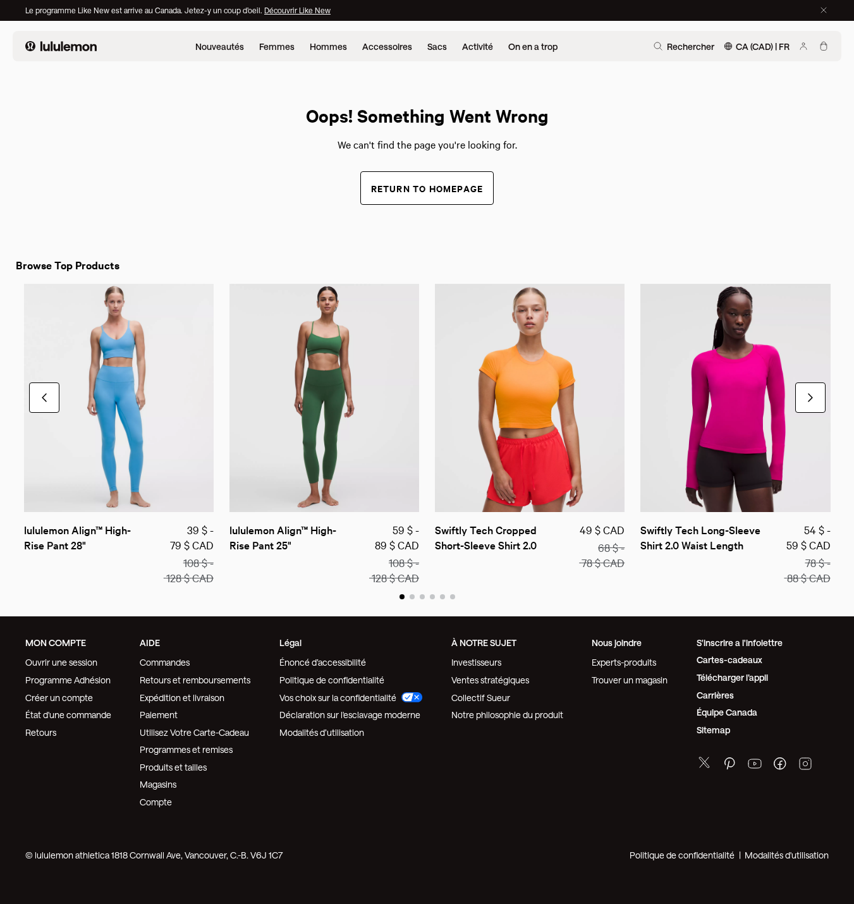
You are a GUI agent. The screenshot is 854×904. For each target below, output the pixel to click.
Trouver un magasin (630, 680)
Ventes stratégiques (490, 680)
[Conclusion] (824, 10)
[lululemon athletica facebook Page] (780, 765)
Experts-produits (624, 662)
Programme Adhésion (68, 680)
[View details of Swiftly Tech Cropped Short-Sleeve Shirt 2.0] (530, 397)
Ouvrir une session (61, 662)
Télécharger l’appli (732, 677)
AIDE (150, 642)
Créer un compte (59, 697)
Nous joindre (617, 642)
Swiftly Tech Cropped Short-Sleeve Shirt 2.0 (487, 537)
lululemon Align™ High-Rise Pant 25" (282, 537)
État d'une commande (68, 714)
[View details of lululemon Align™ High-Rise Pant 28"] (119, 397)
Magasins (158, 784)
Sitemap (713, 729)
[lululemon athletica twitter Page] (704, 764)
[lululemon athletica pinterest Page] (729, 765)
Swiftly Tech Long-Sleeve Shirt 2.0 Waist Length (701, 537)
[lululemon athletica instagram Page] (805, 765)
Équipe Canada (727, 712)
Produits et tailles (173, 767)
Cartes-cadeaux (729, 659)
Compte (157, 802)
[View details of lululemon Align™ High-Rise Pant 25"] (324, 397)
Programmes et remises (186, 749)
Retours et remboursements (195, 680)
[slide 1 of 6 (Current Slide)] (402, 596)
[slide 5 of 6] (442, 596)
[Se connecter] (803, 46)
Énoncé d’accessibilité (322, 662)
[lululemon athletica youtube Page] (754, 765)
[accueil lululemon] (61, 46)
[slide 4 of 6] (432, 596)
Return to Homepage (427, 188)
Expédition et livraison (182, 697)
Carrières (715, 695)
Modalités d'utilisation (787, 855)
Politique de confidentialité (331, 680)
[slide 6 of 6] (453, 596)
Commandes (165, 662)
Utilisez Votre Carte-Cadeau (194, 732)
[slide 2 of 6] (412, 596)
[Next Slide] (205, 497)
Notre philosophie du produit (507, 714)
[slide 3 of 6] (422, 596)
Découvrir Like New (297, 10)
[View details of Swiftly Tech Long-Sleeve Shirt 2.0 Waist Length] (735, 397)
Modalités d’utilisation (321, 732)
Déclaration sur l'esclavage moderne (349, 714)
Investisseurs (476, 662)
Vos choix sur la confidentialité (337, 697)
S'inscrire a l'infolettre (740, 642)
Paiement (159, 714)
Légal (290, 642)
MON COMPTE (55, 642)
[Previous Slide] (33, 497)
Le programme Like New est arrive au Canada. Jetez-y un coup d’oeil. (144, 10)
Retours (40, 732)
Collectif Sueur (480, 697)
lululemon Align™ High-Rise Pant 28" (77, 537)
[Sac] (824, 46)
